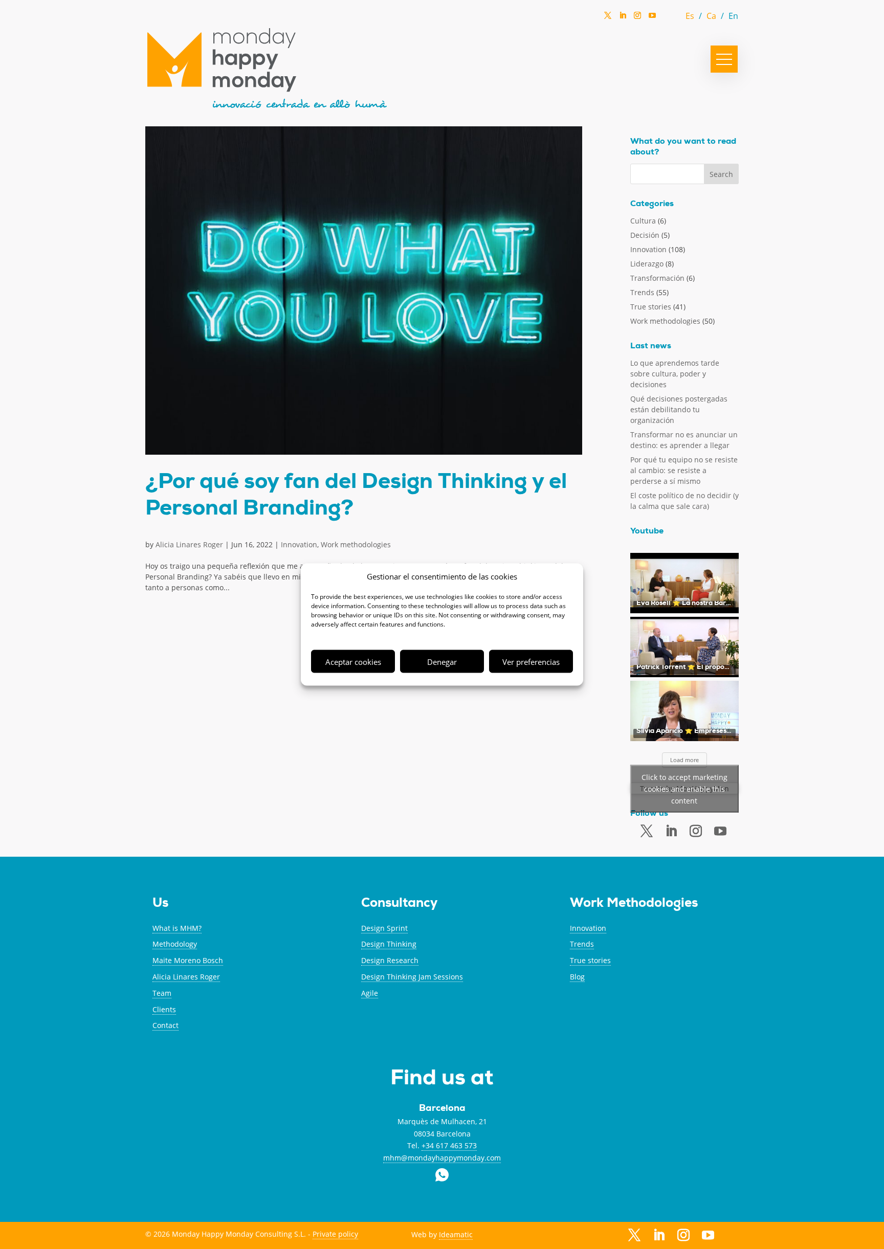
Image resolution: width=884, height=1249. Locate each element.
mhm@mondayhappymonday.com (442, 1158)
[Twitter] (607, 18)
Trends (642, 292)
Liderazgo (647, 264)
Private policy (335, 1234)
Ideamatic (456, 1234)
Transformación (657, 278)
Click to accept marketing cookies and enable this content (684, 788)
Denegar (442, 661)
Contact (165, 1025)
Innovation (299, 544)
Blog (577, 977)
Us (160, 904)
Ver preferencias (531, 661)
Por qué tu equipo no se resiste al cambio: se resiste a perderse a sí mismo (684, 470)
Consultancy (399, 904)
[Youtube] (720, 831)
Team (161, 993)
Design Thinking (388, 944)
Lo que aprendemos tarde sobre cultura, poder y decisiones (674, 373)
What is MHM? (177, 928)
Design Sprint (384, 928)
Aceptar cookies (353, 661)
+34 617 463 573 (449, 1145)
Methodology (174, 944)
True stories (650, 306)
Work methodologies (356, 544)
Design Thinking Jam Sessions (412, 977)
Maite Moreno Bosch (187, 960)
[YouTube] (652, 18)
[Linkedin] (622, 18)
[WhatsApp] (667, 18)
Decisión (644, 235)
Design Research (389, 960)
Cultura (643, 221)
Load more (684, 760)
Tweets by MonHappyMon (684, 788)
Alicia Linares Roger (189, 544)
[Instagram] (637, 18)
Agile (369, 993)
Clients (164, 1009)
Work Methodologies (634, 904)
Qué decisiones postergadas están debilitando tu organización (678, 409)
